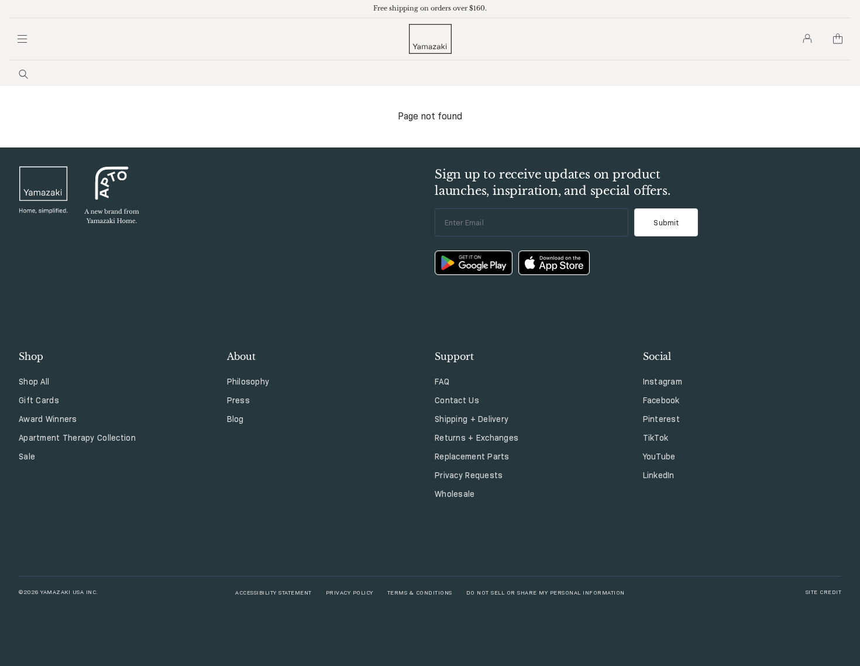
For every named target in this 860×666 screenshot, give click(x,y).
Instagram (663, 381)
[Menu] (22, 39)
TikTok (656, 437)
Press (238, 400)
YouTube (659, 456)
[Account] (807, 39)
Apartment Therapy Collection (77, 437)
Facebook (661, 400)
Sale (27, 456)
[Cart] (838, 39)
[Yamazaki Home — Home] (430, 39)
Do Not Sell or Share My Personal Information (545, 592)
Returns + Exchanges (476, 437)
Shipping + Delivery (471, 419)
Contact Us (457, 400)
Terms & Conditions (419, 592)
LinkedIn (659, 475)
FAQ (442, 381)
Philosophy (248, 381)
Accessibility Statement (273, 592)
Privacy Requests (469, 475)
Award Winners (48, 419)
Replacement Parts (472, 456)
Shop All (34, 381)
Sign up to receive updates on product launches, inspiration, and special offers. (552, 182)
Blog (235, 419)
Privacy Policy (349, 592)
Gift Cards (39, 400)
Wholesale (455, 494)
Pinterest (661, 419)
